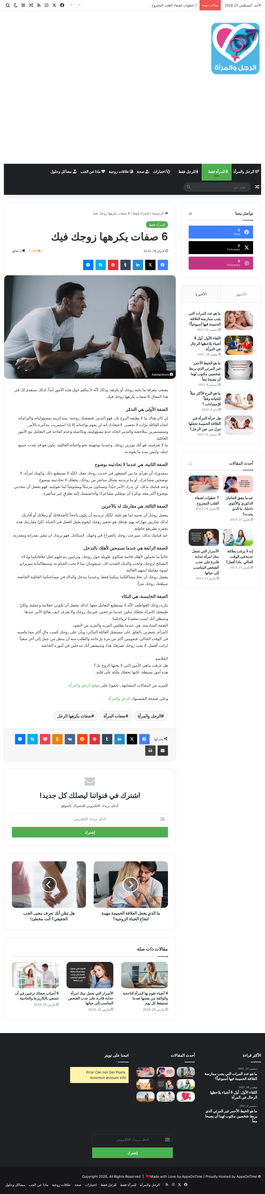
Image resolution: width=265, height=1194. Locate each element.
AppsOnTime (247, 1176)
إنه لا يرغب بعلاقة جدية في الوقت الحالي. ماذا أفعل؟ (239, 556)
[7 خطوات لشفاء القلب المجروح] (204, 484)
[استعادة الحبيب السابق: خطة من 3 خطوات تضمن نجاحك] (186, 1097)
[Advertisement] (132, 125)
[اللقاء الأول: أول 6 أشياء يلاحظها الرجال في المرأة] (239, 345)
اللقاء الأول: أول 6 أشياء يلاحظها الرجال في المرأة (205, 344)
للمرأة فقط (217, 171)
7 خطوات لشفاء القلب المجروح (174, 5)
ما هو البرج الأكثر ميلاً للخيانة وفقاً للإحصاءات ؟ (205, 399)
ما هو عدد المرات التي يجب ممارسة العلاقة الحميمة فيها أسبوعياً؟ (205, 319)
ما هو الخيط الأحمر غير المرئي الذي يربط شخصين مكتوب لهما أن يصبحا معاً (205, 371)
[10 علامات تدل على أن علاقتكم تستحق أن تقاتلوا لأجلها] (145, 1084)
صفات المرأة (115, 715)
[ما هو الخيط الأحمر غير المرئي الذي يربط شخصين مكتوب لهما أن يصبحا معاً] (239, 370)
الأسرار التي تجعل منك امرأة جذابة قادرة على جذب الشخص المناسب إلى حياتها (90, 998)
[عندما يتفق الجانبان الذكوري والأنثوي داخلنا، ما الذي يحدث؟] (238, 484)
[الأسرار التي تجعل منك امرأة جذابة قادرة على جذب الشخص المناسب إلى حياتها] (90, 975)
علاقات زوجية (119, 171)
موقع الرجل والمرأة (84, 685)
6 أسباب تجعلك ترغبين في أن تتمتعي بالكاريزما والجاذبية (37, 996)
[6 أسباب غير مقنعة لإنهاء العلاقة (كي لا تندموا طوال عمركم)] (145, 1097)
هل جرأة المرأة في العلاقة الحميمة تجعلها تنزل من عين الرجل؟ (205, 424)
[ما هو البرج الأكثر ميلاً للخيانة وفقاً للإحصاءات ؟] (239, 400)
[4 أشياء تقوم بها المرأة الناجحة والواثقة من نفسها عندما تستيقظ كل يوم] (144, 975)
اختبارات (159, 171)
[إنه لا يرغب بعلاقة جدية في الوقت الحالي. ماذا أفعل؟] (238, 537)
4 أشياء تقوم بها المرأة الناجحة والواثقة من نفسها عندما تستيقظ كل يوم (145, 998)
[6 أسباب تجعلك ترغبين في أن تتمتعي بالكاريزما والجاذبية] (35, 975)
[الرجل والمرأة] (235, 48)
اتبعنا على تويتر (116, 1055)
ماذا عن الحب (90, 171)
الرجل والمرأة (244, 171)
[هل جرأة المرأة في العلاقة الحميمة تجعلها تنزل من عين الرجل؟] (239, 425)
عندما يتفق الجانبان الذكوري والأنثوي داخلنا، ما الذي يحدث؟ (239, 506)
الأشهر (241, 294)
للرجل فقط (187, 171)
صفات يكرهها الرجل (74, 715)
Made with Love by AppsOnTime (176, 1176)
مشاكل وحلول (61, 171)
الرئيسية (158, 213)
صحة (141, 171)
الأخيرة (201, 294)
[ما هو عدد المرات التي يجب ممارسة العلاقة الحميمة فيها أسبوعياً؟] (239, 320)
